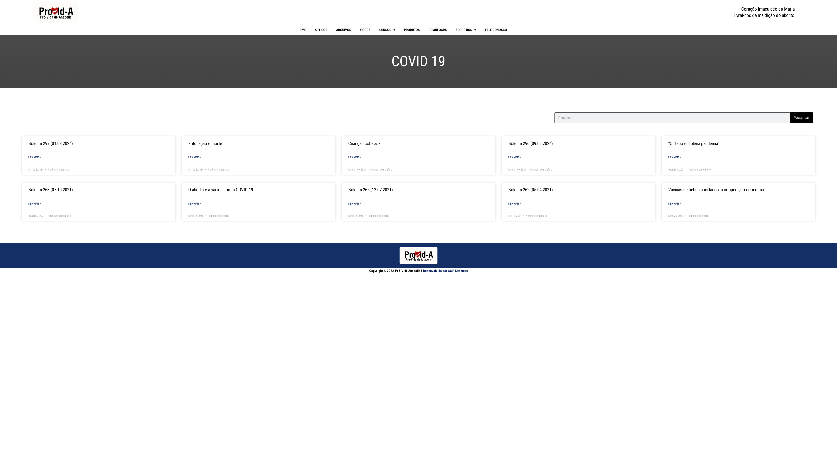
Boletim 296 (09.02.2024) (530, 143)
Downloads (438, 30)
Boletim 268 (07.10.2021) (50, 189)
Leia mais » (34, 157)
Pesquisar (801, 118)
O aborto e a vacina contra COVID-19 (220, 189)
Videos (365, 30)
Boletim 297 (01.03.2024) (50, 143)
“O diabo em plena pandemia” (694, 143)
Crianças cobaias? (364, 143)
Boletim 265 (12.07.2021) (370, 189)
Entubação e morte (205, 143)
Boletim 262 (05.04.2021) (530, 189)
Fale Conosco (496, 30)
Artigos (321, 30)
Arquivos (343, 30)
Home (302, 30)
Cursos (385, 30)
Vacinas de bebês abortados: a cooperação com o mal (716, 189)
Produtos (412, 30)
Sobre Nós (464, 30)
